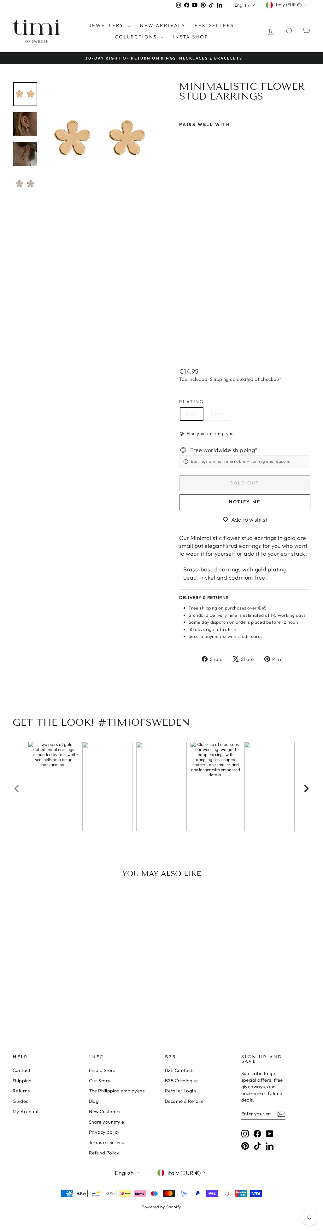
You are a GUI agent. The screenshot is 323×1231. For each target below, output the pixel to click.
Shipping (219, 379)
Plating (191, 401)
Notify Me (244, 502)
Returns (21, 1091)
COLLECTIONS (137, 37)
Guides (20, 1101)
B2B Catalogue (181, 1081)
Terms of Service (107, 1142)
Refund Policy (104, 1153)
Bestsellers (214, 25)
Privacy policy (104, 1132)
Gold (191, 414)
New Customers (106, 1111)
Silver (217, 414)
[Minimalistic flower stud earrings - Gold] (183, 347)
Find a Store (102, 1070)
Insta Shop (190, 37)
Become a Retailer (185, 1101)
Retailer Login (180, 1091)
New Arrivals (162, 25)
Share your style (106, 1122)
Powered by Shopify (161, 1206)
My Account (26, 1111)
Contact (21, 1070)
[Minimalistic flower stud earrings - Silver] (192, 347)
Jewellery (107, 25)
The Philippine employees (117, 1091)
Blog (94, 1101)
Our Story (100, 1081)
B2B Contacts (179, 1070)
